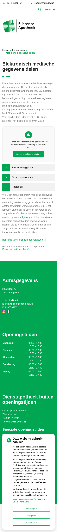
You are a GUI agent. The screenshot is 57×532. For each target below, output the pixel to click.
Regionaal (17, 187)
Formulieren (18, 50)
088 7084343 (19, 421)
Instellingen (31, 508)
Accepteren (31, 522)
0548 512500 (11, 300)
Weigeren (31, 515)
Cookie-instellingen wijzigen (28, 154)
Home (5, 50)
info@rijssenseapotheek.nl (19, 304)
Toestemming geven (22, 167)
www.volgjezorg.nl (23, 217)
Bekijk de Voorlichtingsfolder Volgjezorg (23, 240)
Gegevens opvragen (22, 177)
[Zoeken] (40, 9)
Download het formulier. (14, 249)
